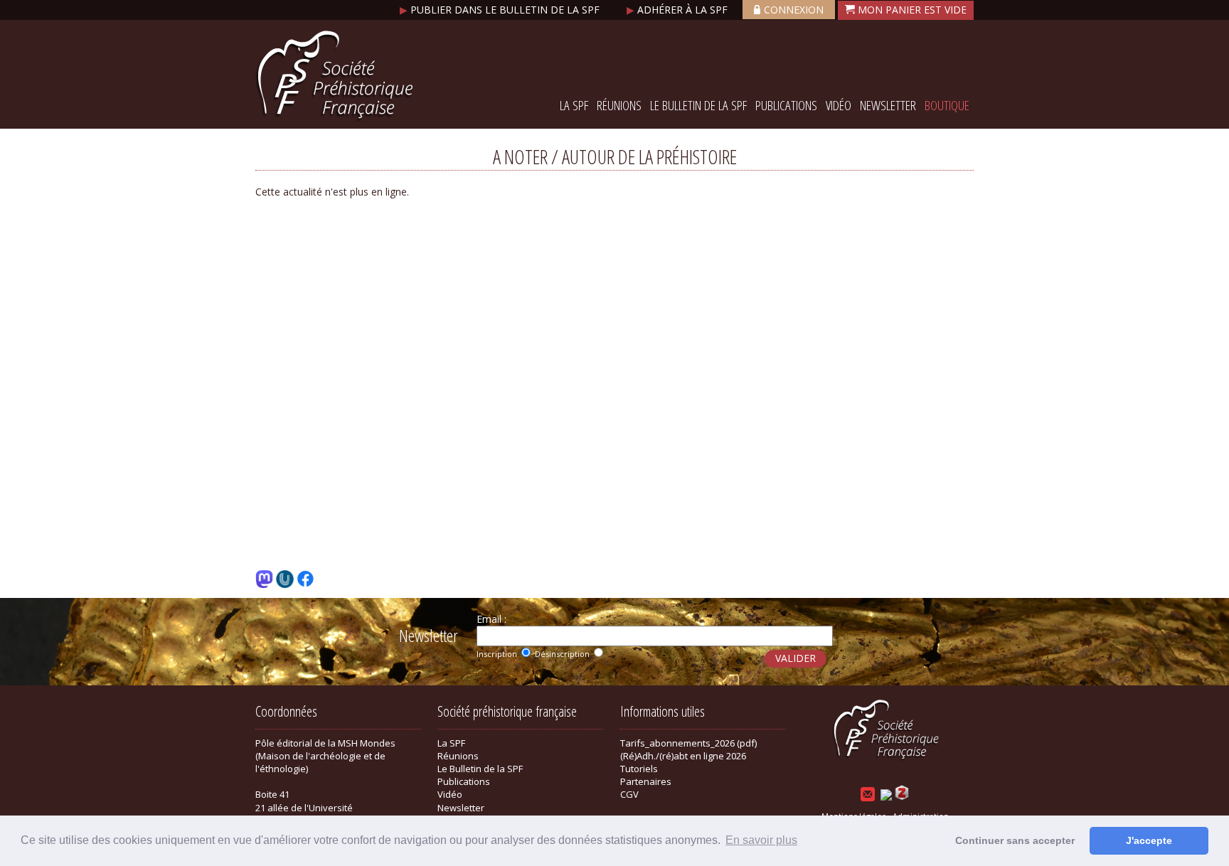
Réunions (619, 105)
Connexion (794, 9)
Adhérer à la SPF (678, 9)
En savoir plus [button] (761, 840)
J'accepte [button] (1149, 840)
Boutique (947, 105)
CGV (629, 794)
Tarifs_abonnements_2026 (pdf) (688, 743)
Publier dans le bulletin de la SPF (501, 9)
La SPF (574, 105)
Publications (786, 105)
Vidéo (838, 105)
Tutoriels (639, 768)
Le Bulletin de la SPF (698, 105)
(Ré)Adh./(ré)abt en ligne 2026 (683, 755)
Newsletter (888, 105)
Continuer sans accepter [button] (1015, 840)
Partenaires (645, 781)
